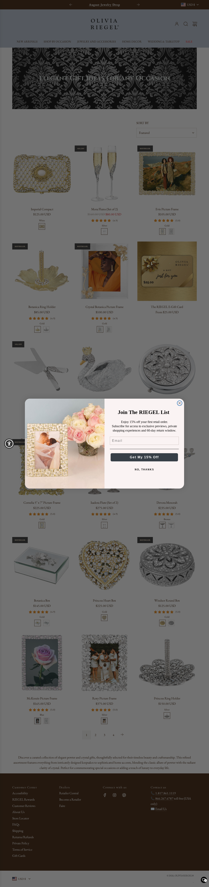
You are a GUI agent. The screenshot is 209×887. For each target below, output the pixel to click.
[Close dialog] (179, 403)
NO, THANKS (144, 469)
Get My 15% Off (144, 457)
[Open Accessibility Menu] (9, 443)
